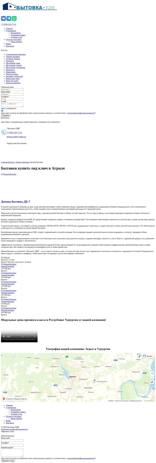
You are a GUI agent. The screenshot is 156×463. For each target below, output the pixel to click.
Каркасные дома (13, 78)
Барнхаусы (10, 70)
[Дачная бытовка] (8, 174)
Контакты (10, 46)
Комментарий (7, 448)
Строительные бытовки (16, 54)
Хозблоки (10, 61)
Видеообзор (16, 33)
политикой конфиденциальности (81, 113)
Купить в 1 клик (8, 260)
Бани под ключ (12, 81)
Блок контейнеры (13, 83)
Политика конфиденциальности (14, 429)
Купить (4, 271)
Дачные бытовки (13, 57)
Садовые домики (13, 59)
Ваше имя (5, 438)
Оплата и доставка (13, 39)
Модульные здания (14, 65)
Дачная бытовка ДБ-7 (15, 201)
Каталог (11, 162)
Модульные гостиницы (15, 68)
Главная (9, 28)
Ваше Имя (5, 92)
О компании (11, 31)
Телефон (5, 97)
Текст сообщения (8, 108)
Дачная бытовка (7, 266)
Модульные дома (13, 63)
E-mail (3, 101)
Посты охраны (12, 74)
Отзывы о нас (16, 37)
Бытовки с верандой (14, 76)
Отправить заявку (18, 35)
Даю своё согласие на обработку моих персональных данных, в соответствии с (48, 113)
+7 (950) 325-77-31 (8, 24)
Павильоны (10, 72)
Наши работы (16, 42)
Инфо (8, 44)
